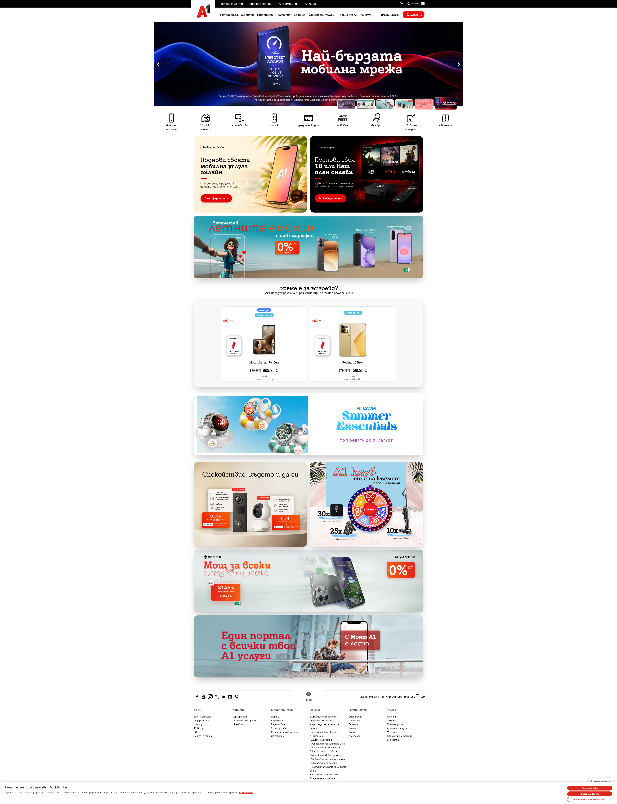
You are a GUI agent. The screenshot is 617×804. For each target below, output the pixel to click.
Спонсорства (278, 728)
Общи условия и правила (323, 751)
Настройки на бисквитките (589, 799)
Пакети (391, 716)
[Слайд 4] (409, 104)
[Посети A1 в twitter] (217, 696)
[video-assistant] (423, 697)
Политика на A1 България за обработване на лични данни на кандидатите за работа (327, 759)
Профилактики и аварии (323, 732)
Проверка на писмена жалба (325, 747)
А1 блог (310, 3)
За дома (299, 14)
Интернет (265, 14)
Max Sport (392, 732)
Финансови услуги (321, 14)
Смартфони (355, 716)
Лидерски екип (202, 720)
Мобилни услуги (395, 724)
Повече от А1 (348, 14)
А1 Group (199, 728)
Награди (198, 724)
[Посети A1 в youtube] (203, 696)
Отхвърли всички (589, 793)
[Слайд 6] (448, 104)
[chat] (417, 697)
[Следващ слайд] (459, 64)
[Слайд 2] (368, 103)
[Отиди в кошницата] (401, 3)
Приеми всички (590, 788)
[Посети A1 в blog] (230, 696)
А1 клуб (366, 14)
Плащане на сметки (321, 739)
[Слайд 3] (390, 104)
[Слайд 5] (429, 104)
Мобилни (247, 14)
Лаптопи (353, 728)
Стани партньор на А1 (245, 720)
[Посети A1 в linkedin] (223, 696)
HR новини (238, 724)
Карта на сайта (203, 735)
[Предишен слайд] (158, 64)
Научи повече (246, 792)
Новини (275, 716)
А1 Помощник (289, 3)
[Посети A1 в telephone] (236, 696)
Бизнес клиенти (261, 3)
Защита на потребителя (324, 778)
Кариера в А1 (239, 716)
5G (195, 732)
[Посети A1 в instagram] (210, 696)
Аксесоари (354, 735)
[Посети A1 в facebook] (197, 696)
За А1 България (202, 716)
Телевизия (283, 14)
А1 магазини (316, 735)
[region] (308, 64)
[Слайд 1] (346, 104)
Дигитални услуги (397, 728)
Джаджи (353, 732)
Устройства (229, 14)
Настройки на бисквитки (324, 774)
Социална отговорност (284, 732)
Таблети (353, 724)
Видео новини (278, 724)
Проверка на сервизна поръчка (327, 743)
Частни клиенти (231, 3)
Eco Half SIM (393, 739)
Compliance (277, 735)
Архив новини (278, 720)
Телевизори (355, 720)
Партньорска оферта (399, 735)
